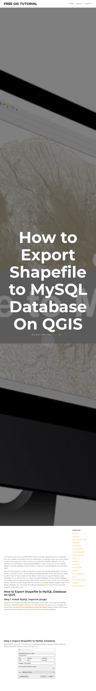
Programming (78, 574)
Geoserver (76, 546)
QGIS (74, 577)
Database (76, 536)
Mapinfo (76, 564)
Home (71, 4)
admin (53, 335)
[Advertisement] (36, 542)
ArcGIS (75, 533)
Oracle (75, 571)
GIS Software (77, 549)
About (79, 4)
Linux (74, 558)
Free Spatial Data (79, 540)
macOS (75, 561)
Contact (88, 4)
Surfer (75, 583)
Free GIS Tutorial (20, 4)
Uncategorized (78, 586)
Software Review (79, 580)
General (75, 543)
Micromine (76, 567)
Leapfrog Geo (78, 555)
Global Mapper (78, 552)
